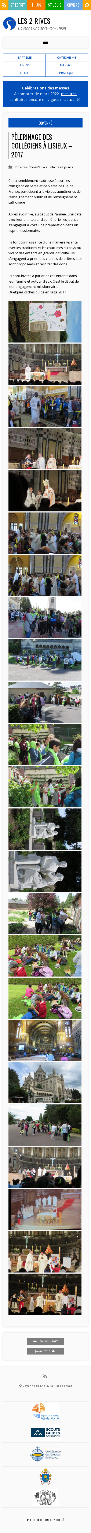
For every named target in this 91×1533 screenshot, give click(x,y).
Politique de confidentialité (45, 1519)
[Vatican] (45, 1482)
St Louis (54, 5)
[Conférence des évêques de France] (45, 1460)
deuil (24, 73)
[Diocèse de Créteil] (45, 1417)
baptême (24, 57)
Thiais (36, 5)
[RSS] (4, 5)
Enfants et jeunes (61, 167)
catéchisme (66, 57)
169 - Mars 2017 (47, 1341)
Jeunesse (24, 65)
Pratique (66, 73)
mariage (66, 65)
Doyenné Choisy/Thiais (31, 167)
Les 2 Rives (34, 21)
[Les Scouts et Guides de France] (45, 1439)
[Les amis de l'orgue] (45, 1504)
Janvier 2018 (43, 1351)
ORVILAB (73, 5)
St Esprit (17, 5)
